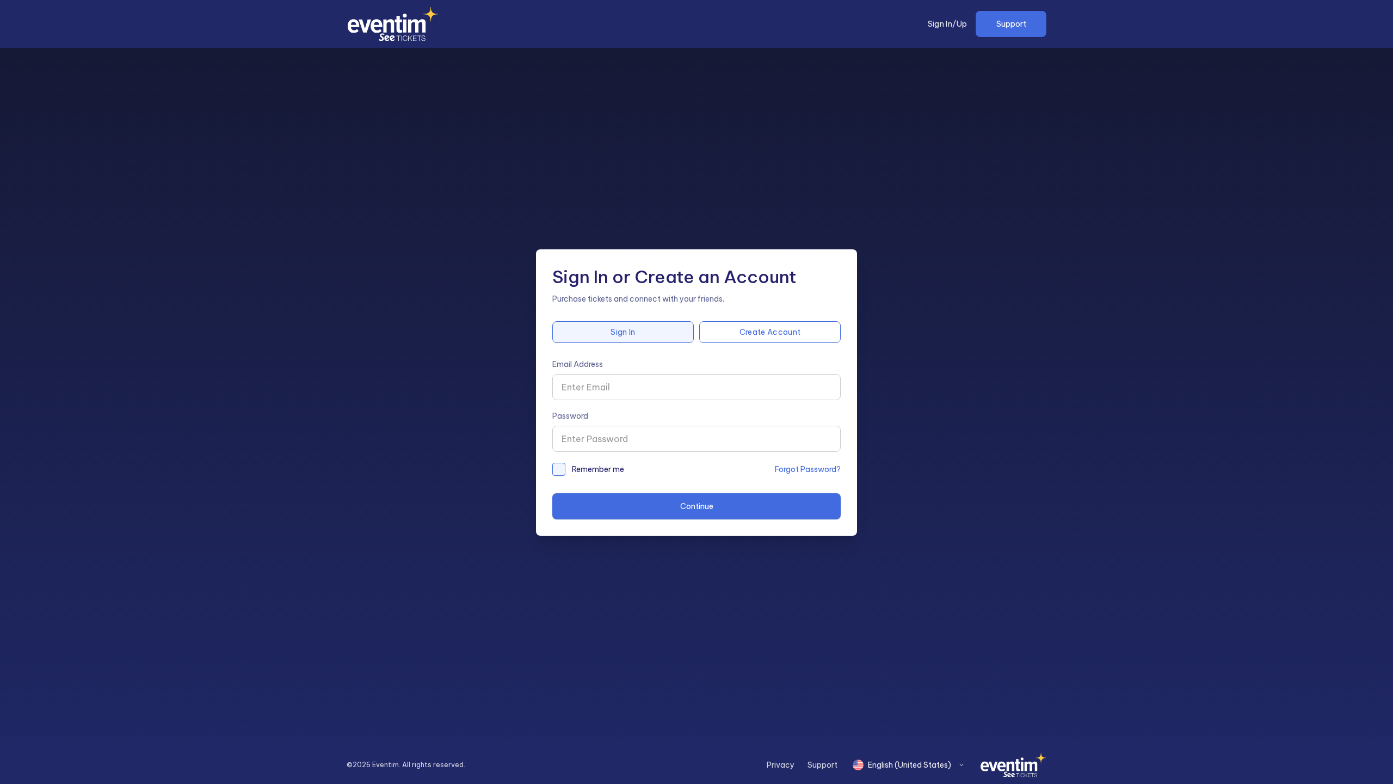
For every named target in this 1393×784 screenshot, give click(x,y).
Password (570, 416)
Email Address (577, 364)
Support (1011, 24)
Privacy (780, 765)
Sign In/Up (947, 24)
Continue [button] (696, 506)
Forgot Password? (808, 469)
